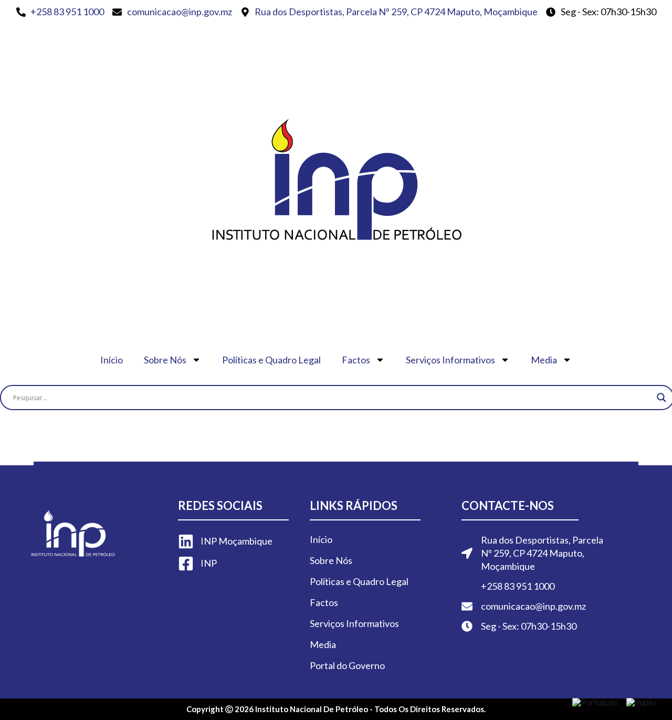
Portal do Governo (350, 665)
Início (111, 360)
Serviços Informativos (450, 360)
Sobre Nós (165, 360)
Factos (356, 360)
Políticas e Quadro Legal (271, 360)
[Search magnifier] (661, 397)
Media (544, 360)
